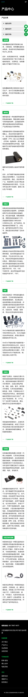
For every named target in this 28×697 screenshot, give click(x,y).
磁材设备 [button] (8, 34)
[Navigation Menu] (26, 2)
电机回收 (5, 667)
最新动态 (5, 676)
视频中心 (5, 679)
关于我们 (5, 642)
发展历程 (5, 651)
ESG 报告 (5, 660)
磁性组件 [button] (8, 29)
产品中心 (5, 645)
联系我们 (5, 682)
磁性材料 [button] (8, 23)
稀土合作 (5, 663)
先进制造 (5, 648)
